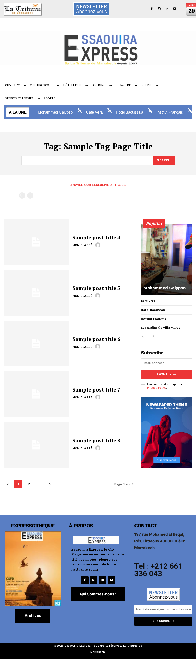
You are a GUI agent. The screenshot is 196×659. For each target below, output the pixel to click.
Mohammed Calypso (55, 112)
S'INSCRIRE (161, 621)
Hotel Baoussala (129, 112)
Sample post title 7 (96, 389)
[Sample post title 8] (36, 444)
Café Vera (94, 112)
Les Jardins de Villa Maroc (160, 327)
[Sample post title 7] (36, 394)
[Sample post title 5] (36, 292)
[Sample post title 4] (36, 242)
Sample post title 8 (96, 440)
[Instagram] (159, 9)
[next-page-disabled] (30, 195)
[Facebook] (151, 9)
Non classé (82, 245)
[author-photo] (98, 245)
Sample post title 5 (96, 288)
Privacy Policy (156, 387)
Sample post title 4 (96, 237)
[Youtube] (174, 9)
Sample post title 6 (96, 339)
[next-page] (152, 336)
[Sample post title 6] (36, 343)
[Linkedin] (166, 9)
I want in (164, 374)
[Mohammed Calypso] (166, 259)
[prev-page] (22, 195)
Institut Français (169, 112)
